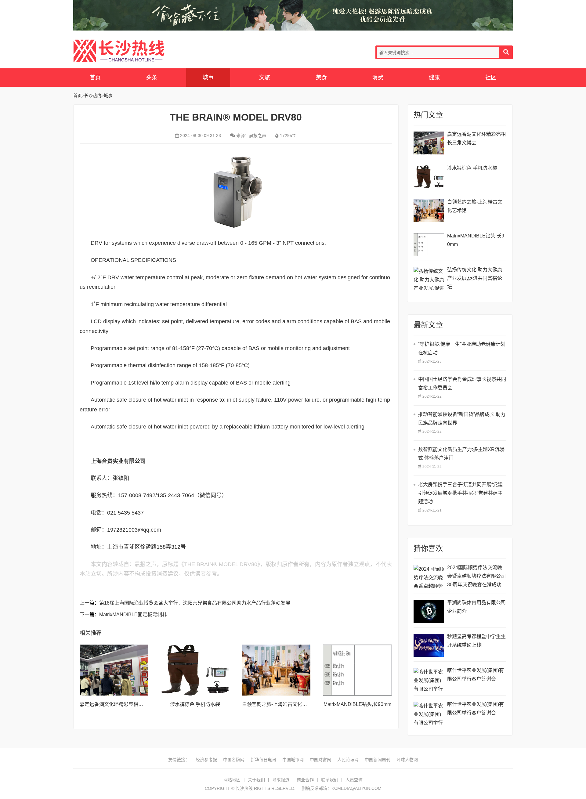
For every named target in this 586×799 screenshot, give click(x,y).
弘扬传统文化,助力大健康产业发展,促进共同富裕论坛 (474, 278)
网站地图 (232, 779)
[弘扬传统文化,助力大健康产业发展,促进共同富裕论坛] (429, 278)
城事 (208, 77)
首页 (95, 77)
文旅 (264, 77)
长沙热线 (119, 50)
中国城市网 (293, 759)
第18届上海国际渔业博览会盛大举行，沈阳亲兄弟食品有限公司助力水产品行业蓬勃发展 (194, 603)
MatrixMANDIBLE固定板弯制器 (133, 614)
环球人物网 (407, 759)
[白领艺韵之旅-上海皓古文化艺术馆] (276, 670)
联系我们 (329, 779)
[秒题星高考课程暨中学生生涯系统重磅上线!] (429, 645)
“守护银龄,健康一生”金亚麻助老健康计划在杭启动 (461, 348)
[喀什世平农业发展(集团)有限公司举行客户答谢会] (429, 679)
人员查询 (354, 779)
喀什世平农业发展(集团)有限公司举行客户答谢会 (475, 675)
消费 (377, 77)
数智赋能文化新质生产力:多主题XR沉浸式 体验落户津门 (461, 454)
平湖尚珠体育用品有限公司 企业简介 (476, 607)
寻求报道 (280, 779)
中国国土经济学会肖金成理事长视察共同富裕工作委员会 (462, 383)
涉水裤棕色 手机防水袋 (195, 704)
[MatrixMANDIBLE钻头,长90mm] (357, 670)
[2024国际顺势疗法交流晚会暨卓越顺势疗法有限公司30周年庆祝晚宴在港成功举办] (429, 576)
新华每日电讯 (263, 759)
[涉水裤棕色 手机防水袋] (195, 670)
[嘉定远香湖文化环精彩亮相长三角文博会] (114, 670)
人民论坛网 (348, 759)
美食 (321, 77)
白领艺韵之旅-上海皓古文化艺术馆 (279, 704)
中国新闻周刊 (377, 759)
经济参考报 (206, 759)
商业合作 (305, 779)
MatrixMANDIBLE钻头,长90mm (357, 704)
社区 (490, 77)
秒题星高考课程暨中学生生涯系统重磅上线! (476, 641)
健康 (434, 77)
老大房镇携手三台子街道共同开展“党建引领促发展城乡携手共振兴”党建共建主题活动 (460, 493)
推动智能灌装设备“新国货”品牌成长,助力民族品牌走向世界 (461, 418)
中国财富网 (320, 759)
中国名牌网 (233, 759)
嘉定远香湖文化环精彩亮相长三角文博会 (124, 704)
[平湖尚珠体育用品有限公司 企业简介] (429, 611)
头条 (151, 77)
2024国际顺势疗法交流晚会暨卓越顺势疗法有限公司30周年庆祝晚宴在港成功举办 (476, 577)
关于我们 (256, 779)
